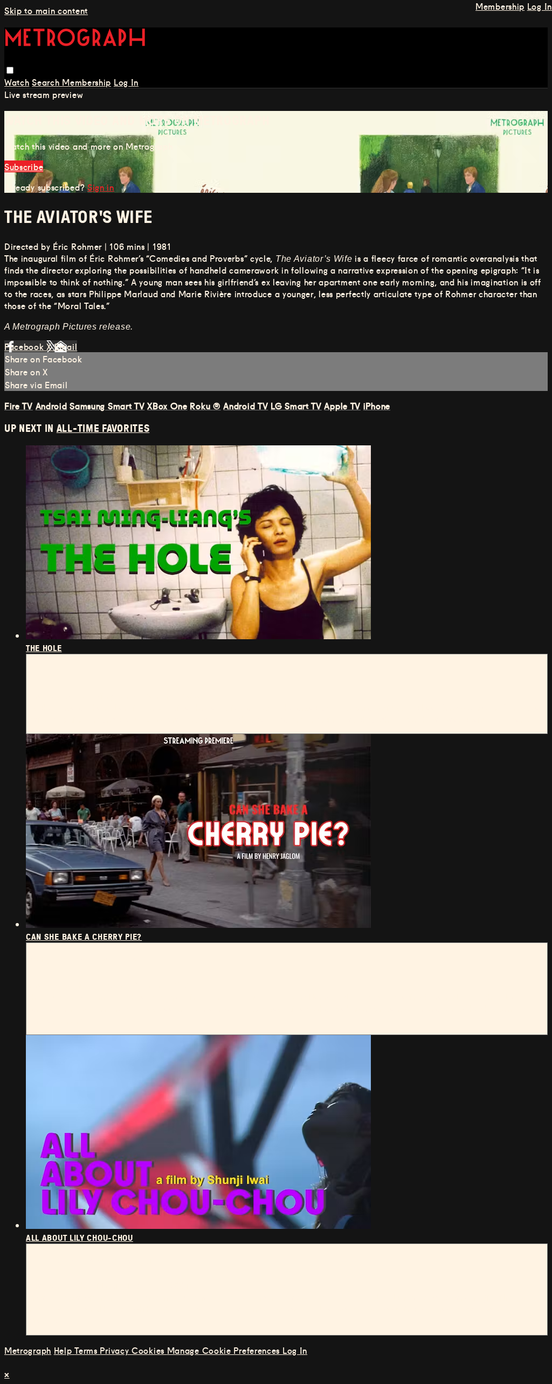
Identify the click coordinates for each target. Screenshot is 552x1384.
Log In (126, 82)
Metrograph (27, 1350)
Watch (17, 82)
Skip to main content (46, 10)
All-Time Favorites (103, 428)
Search (47, 82)
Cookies (149, 1350)
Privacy (116, 1350)
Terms (87, 1350)
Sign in (100, 187)
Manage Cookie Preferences (224, 1350)
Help (64, 1350)
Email (66, 346)
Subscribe (23, 166)
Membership (86, 82)
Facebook (25, 346)
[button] (9, 70)
